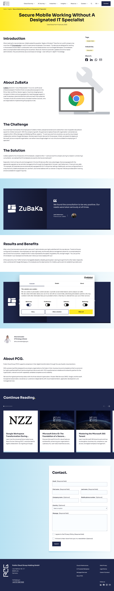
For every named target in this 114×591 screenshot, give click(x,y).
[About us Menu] (77, 3)
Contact (106, 3)
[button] (104, 406)
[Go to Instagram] (107, 585)
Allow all (81, 311)
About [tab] (82, 283)
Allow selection (57, 311)
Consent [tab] (31, 283)
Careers (83, 3)
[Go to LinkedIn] (101, 585)
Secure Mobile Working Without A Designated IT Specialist (29, 9)
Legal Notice (103, 569)
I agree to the (64, 534)
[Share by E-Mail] (100, 59)
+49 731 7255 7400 (18, 582)
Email (54, 481)
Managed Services (82, 572)
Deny (32, 311)
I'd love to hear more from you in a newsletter (70, 538)
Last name (84, 489)
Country (55, 505)
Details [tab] (57, 283)
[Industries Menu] (56, 3)
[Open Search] (91, 3)
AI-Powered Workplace (83, 569)
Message (55, 513)
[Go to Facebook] (104, 585)
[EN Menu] (98, 3)
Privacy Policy (69, 534)
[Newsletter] (110, 585)
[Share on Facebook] (86, 59)
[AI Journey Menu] (45, 3)
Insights (63, 3)
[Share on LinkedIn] (91, 59)
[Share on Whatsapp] (96, 59)
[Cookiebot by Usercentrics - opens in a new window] (85, 278)
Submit (56, 544)
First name (56, 489)
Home (5, 9)
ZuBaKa (6, 88)
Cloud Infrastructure (82, 565)
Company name (58, 497)
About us (73, 3)
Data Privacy (103, 565)
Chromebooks (16, 45)
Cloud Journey (28, 3)
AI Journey (41, 3)
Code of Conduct (105, 572)
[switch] (47, 305)
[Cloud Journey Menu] (34, 3)
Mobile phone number (88, 497)
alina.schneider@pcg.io (21, 341)
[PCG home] (6, 3)
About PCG (80, 576)
